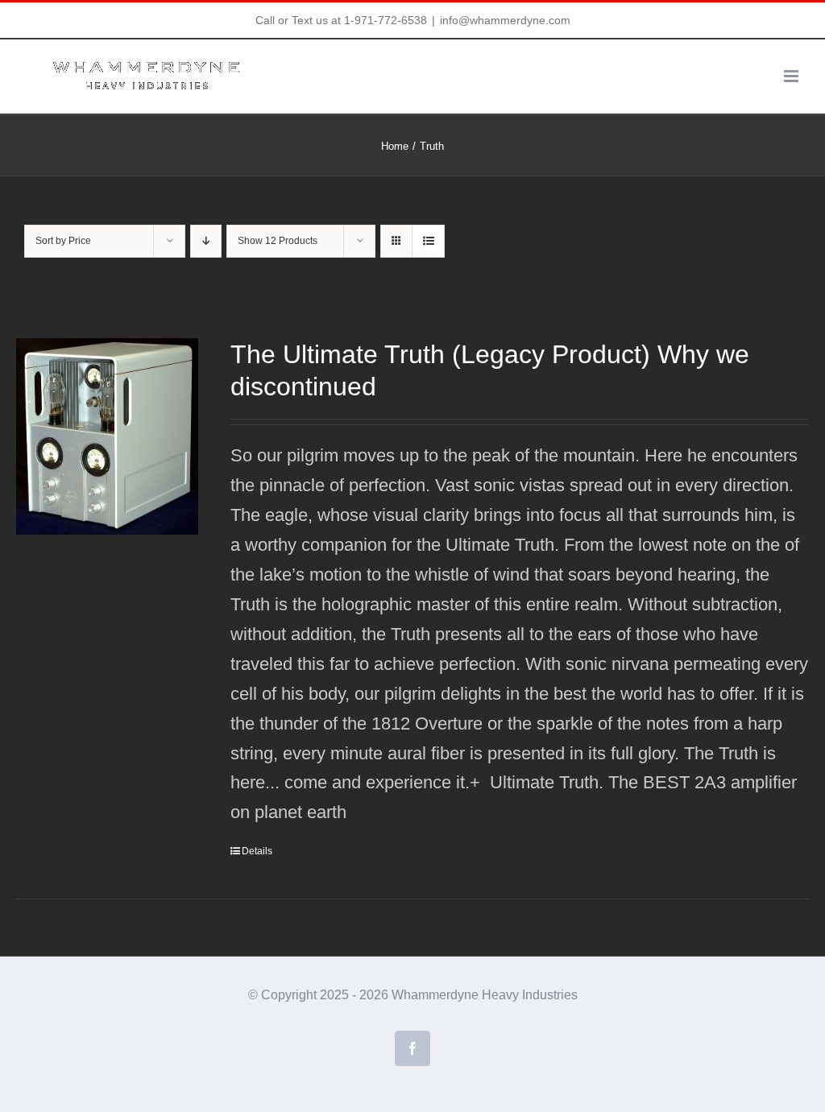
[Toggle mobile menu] (792, 76)
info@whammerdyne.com (505, 20)
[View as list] (428, 241)
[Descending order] (206, 241)
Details (257, 851)
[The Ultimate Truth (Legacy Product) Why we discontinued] (107, 436)
